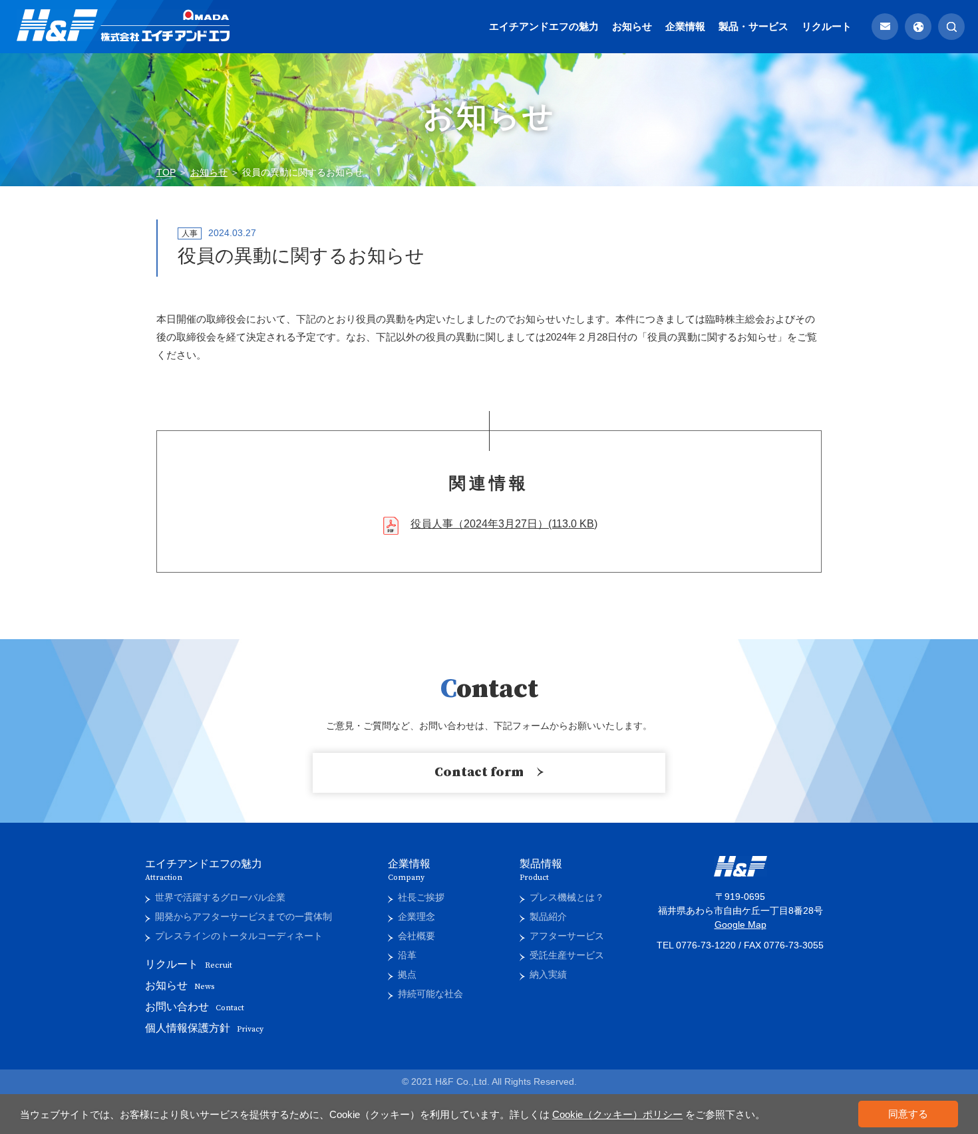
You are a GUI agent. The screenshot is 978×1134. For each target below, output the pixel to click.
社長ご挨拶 (421, 897)
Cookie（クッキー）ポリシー (617, 1114)
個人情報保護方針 (204, 1028)
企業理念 (416, 916)
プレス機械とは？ (567, 897)
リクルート (827, 26)
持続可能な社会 (430, 993)
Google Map (740, 924)
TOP (166, 172)
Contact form (479, 772)
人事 (190, 233)
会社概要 (416, 935)
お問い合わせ (194, 1006)
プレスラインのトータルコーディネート (239, 935)
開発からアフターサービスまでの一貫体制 (243, 916)
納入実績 (548, 974)
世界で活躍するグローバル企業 (220, 897)
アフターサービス (567, 935)
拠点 (407, 974)
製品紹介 (548, 916)
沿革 (407, 955)
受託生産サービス (567, 955)
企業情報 (685, 26)
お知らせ (632, 26)
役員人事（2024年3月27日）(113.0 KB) (503, 523)
